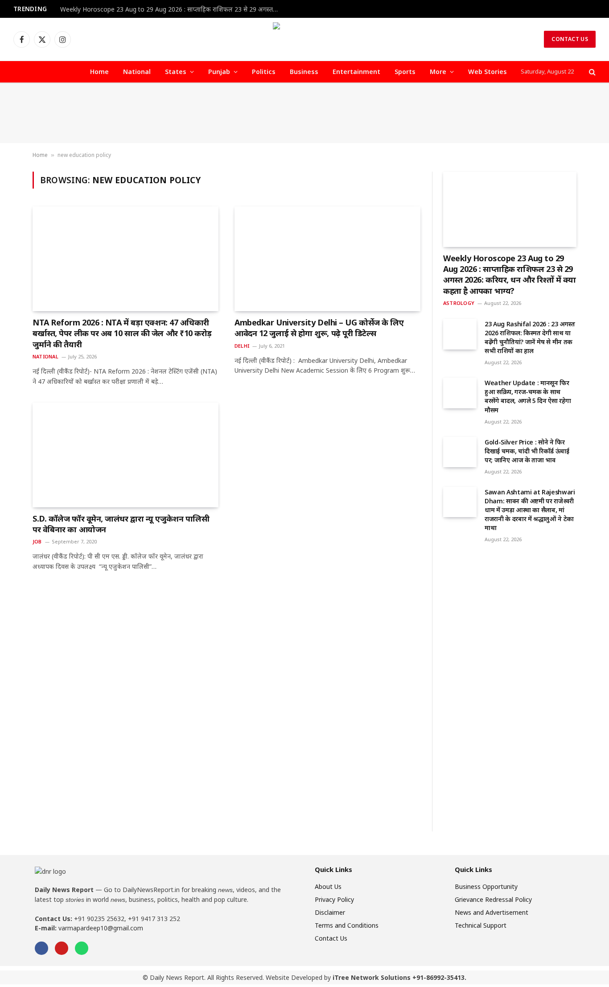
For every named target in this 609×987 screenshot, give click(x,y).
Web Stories (487, 71)
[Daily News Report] (304, 39)
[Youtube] (61, 948)
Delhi (242, 345)
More (438, 71)
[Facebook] (41, 948)
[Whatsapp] (81, 948)
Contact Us (569, 39)
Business (304, 71)
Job (37, 541)
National (137, 71)
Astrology (458, 303)
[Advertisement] (304, 113)
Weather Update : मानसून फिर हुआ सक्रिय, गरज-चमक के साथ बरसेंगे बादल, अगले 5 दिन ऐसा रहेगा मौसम (528, 396)
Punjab (219, 71)
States (175, 71)
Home (99, 71)
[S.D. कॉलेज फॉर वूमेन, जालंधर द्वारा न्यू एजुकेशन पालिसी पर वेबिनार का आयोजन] (125, 455)
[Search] (591, 72)
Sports (405, 71)
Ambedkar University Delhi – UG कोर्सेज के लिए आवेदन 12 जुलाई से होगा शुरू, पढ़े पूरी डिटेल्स (319, 327)
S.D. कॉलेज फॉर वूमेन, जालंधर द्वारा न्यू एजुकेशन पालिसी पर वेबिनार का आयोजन (121, 524)
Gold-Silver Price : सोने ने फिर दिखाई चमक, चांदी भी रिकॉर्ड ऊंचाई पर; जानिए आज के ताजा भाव (527, 451)
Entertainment (356, 71)
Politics (264, 71)
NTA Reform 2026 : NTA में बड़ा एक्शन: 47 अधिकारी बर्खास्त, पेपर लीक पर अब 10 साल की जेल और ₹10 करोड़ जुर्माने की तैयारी (122, 333)
